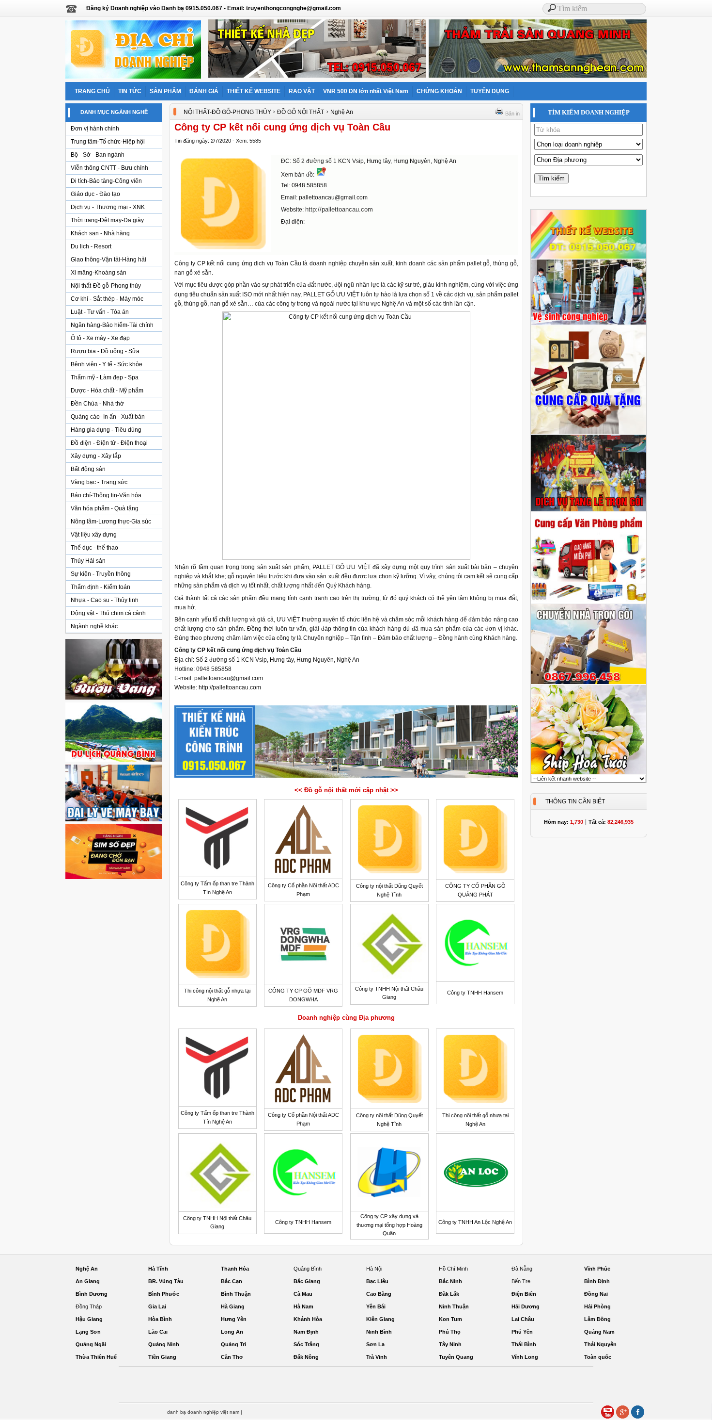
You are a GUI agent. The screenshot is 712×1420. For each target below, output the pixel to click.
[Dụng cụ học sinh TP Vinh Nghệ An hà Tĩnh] (588, 601)
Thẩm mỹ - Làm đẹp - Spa (105, 377)
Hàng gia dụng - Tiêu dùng (106, 429)
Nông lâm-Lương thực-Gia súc (111, 521)
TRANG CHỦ (92, 91)
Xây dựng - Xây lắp (96, 456)
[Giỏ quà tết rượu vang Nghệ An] (113, 699)
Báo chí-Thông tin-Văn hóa (106, 495)
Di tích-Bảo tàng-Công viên (106, 181)
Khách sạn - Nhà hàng (100, 233)
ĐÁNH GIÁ (203, 91)
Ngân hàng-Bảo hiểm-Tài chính (112, 325)
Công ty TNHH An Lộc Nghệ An (475, 1222)
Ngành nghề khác (94, 626)
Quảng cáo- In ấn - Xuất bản (108, 416)
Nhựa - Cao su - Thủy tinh (105, 600)
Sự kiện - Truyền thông (101, 574)
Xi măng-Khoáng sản (98, 272)
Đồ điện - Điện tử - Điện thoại (109, 443)
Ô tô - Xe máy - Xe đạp (100, 338)
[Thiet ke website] (588, 257)
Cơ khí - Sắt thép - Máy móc (107, 298)
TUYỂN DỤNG (489, 91)
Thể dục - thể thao (94, 547)
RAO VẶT (302, 91)
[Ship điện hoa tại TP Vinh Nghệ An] (588, 772)
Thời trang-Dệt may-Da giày (107, 220)
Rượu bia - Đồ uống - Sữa (105, 351)
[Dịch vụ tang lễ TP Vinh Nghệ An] (588, 509)
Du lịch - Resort (91, 246)
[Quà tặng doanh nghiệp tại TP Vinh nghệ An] (588, 432)
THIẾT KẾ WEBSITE (253, 91)
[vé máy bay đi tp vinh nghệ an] (113, 820)
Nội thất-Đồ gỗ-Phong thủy (106, 285)
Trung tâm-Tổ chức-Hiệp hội (108, 141)
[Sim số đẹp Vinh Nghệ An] (113, 878)
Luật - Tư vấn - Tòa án (100, 312)
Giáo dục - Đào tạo (95, 194)
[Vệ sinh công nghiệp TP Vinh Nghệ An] (588, 323)
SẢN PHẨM (165, 91)
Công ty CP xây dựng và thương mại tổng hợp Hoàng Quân (389, 1224)
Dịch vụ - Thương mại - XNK (108, 207)
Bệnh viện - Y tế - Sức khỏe (106, 364)
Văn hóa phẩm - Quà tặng (105, 508)
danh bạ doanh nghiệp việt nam (203, 1412)
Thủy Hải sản (88, 560)
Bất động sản (88, 469)
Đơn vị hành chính (95, 128)
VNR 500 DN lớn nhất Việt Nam (365, 91)
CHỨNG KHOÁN (439, 91)
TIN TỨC (129, 91)
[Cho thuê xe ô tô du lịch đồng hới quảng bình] (113, 761)
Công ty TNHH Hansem (475, 993)
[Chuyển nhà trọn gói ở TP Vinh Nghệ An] (588, 682)
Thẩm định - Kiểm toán (100, 587)
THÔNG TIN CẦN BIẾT (575, 801)
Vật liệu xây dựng (94, 534)
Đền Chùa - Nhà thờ (97, 403)
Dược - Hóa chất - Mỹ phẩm (107, 390)
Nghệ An (341, 112)
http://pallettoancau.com (339, 209)
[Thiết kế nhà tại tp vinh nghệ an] (346, 777)
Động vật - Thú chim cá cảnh (108, 613)
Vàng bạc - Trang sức (99, 482)
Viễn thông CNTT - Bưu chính (109, 167)
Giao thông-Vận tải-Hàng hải (108, 259)
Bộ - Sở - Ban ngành (97, 154)
